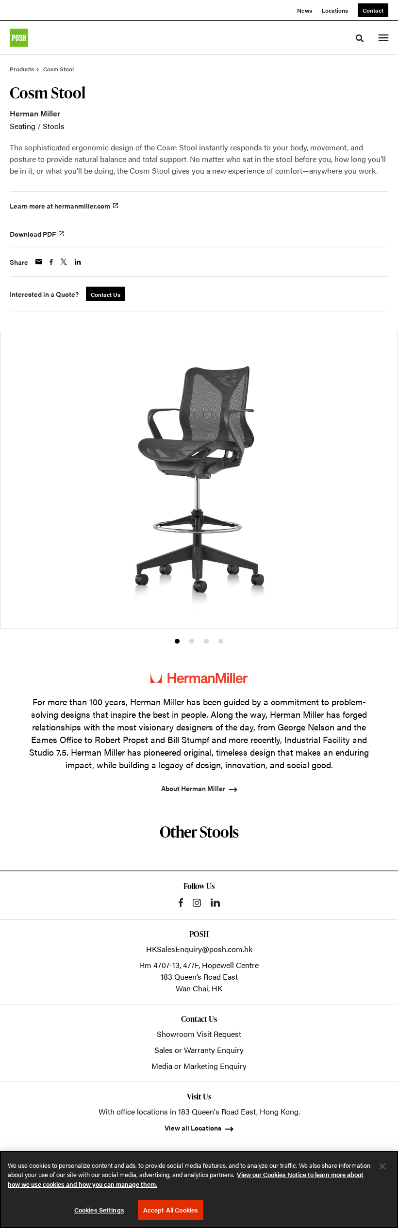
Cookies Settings (99, 1209)
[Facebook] (181, 902)
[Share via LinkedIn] (77, 262)
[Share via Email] (38, 261)
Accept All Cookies (170, 1209)
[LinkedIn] (215, 902)
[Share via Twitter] (63, 262)
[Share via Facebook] (51, 262)
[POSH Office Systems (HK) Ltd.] (19, 38)
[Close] (382, 1166)
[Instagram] (197, 903)
